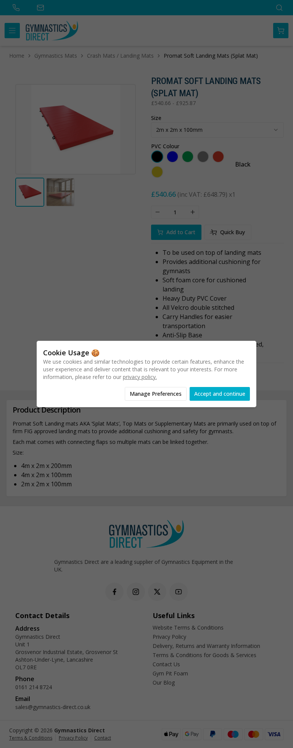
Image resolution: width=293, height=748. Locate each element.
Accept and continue (219, 393)
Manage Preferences (156, 393)
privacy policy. (140, 376)
